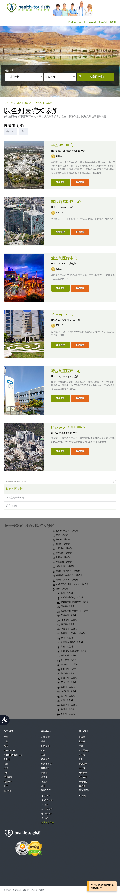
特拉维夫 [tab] (10, 131)
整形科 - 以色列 (68, 673)
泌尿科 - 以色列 (63, 557)
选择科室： (10, 70)
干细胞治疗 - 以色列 (70, 664)
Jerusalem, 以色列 (67, 433)
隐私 (6, 773)
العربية (82, 22)
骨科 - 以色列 (62, 588)
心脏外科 (48, 800)
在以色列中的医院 (44, 103)
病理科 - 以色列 (68, 624)
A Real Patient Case (13, 755)
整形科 (47, 805)
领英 (84, 796)
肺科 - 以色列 (67, 637)
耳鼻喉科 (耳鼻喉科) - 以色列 (69, 575)
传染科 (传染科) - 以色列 (67, 530)
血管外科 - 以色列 (69, 704)
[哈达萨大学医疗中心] (24, 446)
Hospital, (56, 150)
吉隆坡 (44, 773)
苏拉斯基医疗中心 (66, 201)
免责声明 (8, 782)
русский (92, 22)
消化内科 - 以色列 (69, 620)
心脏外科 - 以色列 (64, 548)
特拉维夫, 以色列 (71, 320)
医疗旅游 (9, 103)
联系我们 (8, 791)
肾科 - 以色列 (67, 700)
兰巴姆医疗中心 (64, 258)
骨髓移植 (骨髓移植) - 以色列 (74, 651)
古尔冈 (44, 755)
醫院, (54, 207)
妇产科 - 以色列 (63, 539)
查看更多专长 (47, 823)
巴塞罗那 (45, 746)
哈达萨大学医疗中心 (68, 427)
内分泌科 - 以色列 (69, 655)
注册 (114, 22)
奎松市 (82, 755)
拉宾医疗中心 (62, 314)
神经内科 (48, 814)
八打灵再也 (84, 751)
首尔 (81, 759)
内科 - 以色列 (62, 535)
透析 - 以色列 (67, 646)
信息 (6, 764)
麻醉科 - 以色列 (68, 713)
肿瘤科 (47, 796)
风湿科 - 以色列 (68, 709)
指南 (6, 746)
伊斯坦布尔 (46, 764)
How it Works (10, 751)
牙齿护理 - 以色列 (69, 682)
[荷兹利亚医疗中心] (24, 390)
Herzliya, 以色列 (71, 376)
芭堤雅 (82, 742)
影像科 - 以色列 (68, 606)
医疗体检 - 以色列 (69, 660)
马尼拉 (44, 786)
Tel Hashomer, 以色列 (74, 150)
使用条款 (8, 777)
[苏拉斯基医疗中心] (24, 221)
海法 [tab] (24, 131)
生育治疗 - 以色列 (64, 562)
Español (103, 22)
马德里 (44, 777)
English (72, 22)
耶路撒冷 (45, 768)
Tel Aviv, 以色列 (66, 207)
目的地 (7, 759)
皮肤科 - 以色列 (68, 687)
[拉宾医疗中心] (24, 333)
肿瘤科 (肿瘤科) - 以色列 (67, 579)
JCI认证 (59, 156)
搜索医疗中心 (97, 76)
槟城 (81, 746)
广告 (6, 742)
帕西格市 (83, 773)
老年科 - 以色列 (68, 696)
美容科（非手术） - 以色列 (73, 633)
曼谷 (43, 742)
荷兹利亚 (45, 759)
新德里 (82, 737)
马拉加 (44, 782)
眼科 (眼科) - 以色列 (65, 566)
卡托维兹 (83, 782)
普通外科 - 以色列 (69, 678)
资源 (6, 768)
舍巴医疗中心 (62, 145)
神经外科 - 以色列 (69, 691)
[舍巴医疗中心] (24, 164)
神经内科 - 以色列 (69, 629)
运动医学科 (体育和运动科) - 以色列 (72, 584)
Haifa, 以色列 (69, 263)
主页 (6, 737)
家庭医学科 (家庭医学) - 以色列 (75, 602)
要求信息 (80, 182)
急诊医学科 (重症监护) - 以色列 (75, 611)
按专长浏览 (11, 505)
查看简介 (60, 182)
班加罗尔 (45, 737)
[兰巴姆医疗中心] (24, 277)
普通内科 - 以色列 (69, 615)
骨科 (46, 818)
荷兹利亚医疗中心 (66, 371)
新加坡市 (83, 764)
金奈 (43, 751)
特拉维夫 (83, 768)
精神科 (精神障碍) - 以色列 (68, 571)
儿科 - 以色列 (67, 593)
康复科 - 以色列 (63, 544)
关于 (6, 786)
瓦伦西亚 (83, 777)
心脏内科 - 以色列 (69, 669)
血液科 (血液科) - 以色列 (72, 642)
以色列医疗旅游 (24, 103)
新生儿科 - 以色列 (64, 553)
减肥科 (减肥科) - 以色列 (72, 597)
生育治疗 (48, 809)
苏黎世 (82, 786)
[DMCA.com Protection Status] (35, 848)
